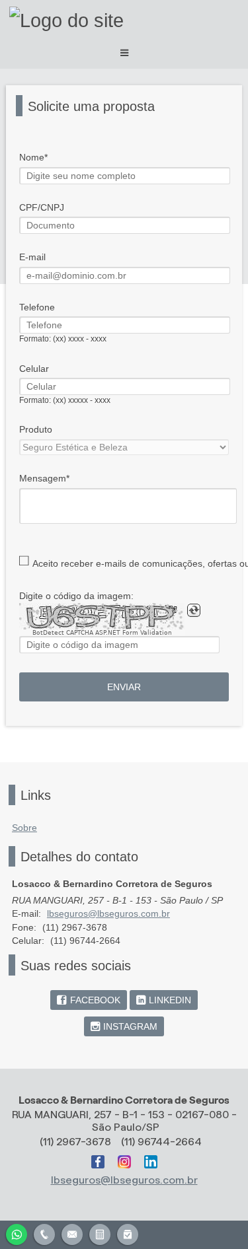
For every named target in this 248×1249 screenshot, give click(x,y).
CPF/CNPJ (41, 207)
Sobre (24, 827)
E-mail (32, 257)
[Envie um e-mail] (72, 1233)
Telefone (37, 307)
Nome (31, 157)
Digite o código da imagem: (76, 595)
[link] (88, 1000)
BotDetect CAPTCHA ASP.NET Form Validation (102, 632)
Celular (34, 368)
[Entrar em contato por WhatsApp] (16, 1233)
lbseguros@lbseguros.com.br (108, 913)
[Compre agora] (127, 1233)
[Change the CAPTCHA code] (193, 610)
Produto (35, 429)
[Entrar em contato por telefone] (44, 1234)
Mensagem (42, 478)
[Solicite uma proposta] (99, 1233)
